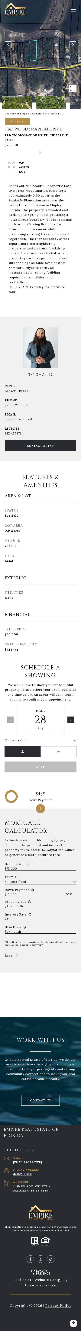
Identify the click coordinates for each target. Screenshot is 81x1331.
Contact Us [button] (40, 1100)
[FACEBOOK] (30, 1259)
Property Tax (15, 901)
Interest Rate (16, 914)
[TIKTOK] (50, 1259)
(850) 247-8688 (22, 1174)
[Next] (70, 720)
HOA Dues (13, 927)
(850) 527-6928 (16, 405)
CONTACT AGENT (40, 445)
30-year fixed (15, 882)
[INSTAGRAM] (40, 1259)
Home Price (14, 864)
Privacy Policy (58, 1305)
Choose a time (16, 740)
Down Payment (17, 890)
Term (9, 877)
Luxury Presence (40, 1285)
